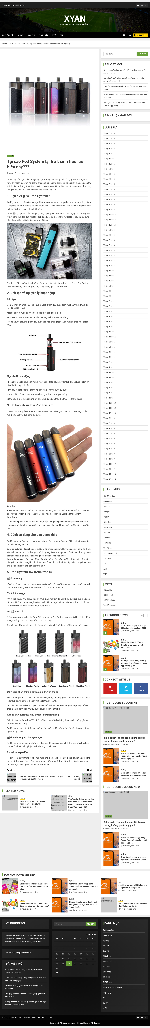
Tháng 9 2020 (109, 418)
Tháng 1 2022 (109, 367)
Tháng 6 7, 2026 (129, 762)
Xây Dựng (107, 558)
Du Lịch (21, 35)
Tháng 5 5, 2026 (27, 807)
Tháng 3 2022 (109, 357)
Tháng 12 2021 (109, 372)
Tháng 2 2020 (109, 454)
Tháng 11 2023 (109, 276)
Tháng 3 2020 (109, 449)
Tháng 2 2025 (109, 204)
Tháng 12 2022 (109, 332)
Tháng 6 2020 (109, 433)
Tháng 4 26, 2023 (23, 173)
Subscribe (141, 35)
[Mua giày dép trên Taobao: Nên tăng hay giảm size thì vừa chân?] (111, 627)
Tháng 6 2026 (109, 133)
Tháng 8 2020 (109, 423)
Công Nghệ (107, 501)
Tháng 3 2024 (109, 255)
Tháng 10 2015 (109, 479)
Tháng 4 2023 (109, 311)
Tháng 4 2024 (109, 250)
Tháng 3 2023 (109, 316)
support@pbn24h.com (21, 952)
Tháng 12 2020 (109, 403)
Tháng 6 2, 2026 (129, 650)
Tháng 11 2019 (109, 464)
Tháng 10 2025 (109, 164)
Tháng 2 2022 (109, 362)
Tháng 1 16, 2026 (76, 810)
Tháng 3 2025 (109, 199)
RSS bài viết (108, 595)
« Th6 (56, 973)
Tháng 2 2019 (109, 469)
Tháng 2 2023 (109, 321)
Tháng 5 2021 (109, 393)
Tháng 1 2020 (109, 459)
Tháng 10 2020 (109, 413)
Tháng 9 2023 (109, 286)
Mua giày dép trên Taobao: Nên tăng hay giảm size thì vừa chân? (133, 626)
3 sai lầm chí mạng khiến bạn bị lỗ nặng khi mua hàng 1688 (133, 774)
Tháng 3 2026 (109, 143)
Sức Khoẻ (107, 538)
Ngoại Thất (107, 527)
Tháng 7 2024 (109, 235)
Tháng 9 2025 (109, 169)
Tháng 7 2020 (109, 428)
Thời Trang (107, 548)
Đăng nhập (107, 590)
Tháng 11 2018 (109, 474)
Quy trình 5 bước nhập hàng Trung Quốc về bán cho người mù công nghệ (134, 756)
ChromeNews (82, 1023)
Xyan (75, 19)
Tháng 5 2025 (109, 189)
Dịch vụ (106, 506)
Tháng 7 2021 (109, 382)
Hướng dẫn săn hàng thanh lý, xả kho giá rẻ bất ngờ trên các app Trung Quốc (134, 645)
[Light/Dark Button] (125, 35)
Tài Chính (107, 543)
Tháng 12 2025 (109, 159)
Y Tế (61, 35)
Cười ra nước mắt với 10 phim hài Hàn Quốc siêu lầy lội (32, 802)
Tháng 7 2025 (109, 179)
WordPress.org (109, 605)
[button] (130, 35)
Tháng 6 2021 (109, 388)
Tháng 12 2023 (109, 271)
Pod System (33, 382)
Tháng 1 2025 (109, 210)
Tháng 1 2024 (109, 266)
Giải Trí (10, 156)
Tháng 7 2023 (109, 296)
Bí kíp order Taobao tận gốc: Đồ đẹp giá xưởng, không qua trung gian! (133, 663)
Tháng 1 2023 (109, 327)
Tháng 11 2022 (109, 337)
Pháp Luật (43, 35)
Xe (104, 564)
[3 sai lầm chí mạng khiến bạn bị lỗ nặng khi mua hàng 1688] (111, 774)
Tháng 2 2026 (109, 148)
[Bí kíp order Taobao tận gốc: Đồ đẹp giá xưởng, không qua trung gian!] (111, 663)
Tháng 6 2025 (109, 184)
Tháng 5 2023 (109, 306)
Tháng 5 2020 (109, 438)
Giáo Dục (31, 35)
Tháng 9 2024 (109, 230)
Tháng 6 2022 (109, 342)
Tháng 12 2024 (109, 215)
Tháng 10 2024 (109, 225)
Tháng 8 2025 (109, 174)
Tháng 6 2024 (109, 240)
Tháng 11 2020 (109, 408)
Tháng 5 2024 (109, 245)
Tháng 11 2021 (109, 377)
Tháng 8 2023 (109, 291)
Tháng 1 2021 (109, 398)
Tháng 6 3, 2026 (129, 632)
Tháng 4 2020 (109, 443)
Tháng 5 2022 (109, 347)
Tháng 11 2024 (109, 220)
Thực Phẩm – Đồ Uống (112, 553)
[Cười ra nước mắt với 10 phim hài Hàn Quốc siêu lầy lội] (10, 802)
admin (11, 173)
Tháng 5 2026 (109, 138)
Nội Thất (106, 532)
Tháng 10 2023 (109, 281)
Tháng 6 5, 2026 (129, 778)
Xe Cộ (54, 35)
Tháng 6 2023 (109, 301)
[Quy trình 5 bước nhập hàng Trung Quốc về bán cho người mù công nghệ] (111, 756)
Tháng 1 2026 (109, 154)
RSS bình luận (109, 600)
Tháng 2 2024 (109, 260)
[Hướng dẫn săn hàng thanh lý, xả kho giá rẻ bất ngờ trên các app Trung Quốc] (111, 645)
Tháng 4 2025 (109, 194)
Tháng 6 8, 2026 (129, 669)
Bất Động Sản (8, 35)
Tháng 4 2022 (109, 352)
